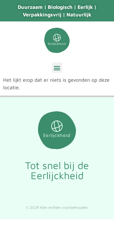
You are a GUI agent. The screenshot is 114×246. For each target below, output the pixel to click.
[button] (57, 67)
